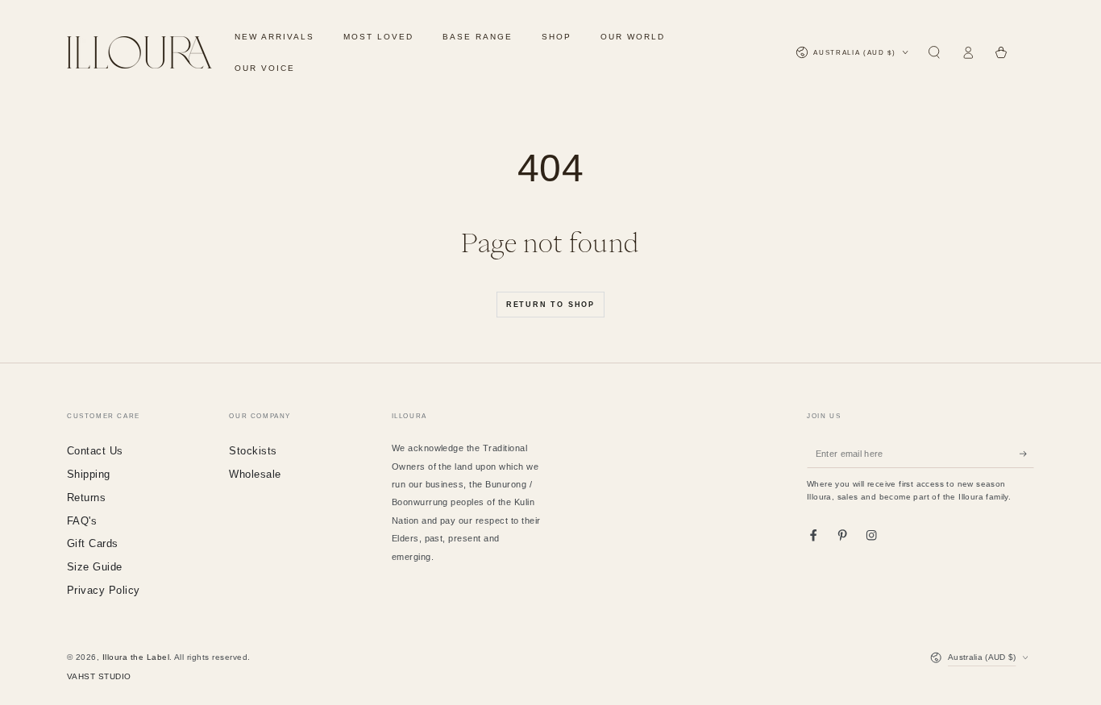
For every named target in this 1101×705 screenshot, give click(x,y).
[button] (934, 53)
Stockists (252, 451)
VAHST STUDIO (99, 676)
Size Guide (95, 567)
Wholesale (254, 474)
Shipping (88, 474)
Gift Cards (92, 543)
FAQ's (82, 521)
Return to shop (550, 305)
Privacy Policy (103, 590)
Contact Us (95, 451)
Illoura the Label (135, 657)
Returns (86, 497)
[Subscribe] (1027, 453)
